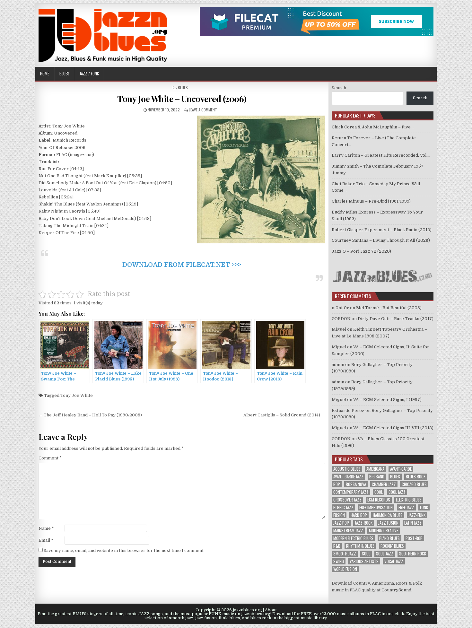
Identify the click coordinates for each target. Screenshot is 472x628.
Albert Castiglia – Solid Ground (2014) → (284, 415)
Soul (366, 554)
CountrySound (396, 590)
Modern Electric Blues (353, 538)
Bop (336, 484)
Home (44, 73)
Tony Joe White (76, 395)
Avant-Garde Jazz (348, 477)
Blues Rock (415, 477)
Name (46, 528)
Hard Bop (359, 515)
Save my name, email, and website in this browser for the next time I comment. (124, 550)
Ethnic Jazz (343, 507)
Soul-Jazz (384, 554)
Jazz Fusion (388, 523)
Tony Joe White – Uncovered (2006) (182, 98)
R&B (336, 546)
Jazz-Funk (416, 515)
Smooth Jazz (344, 554)
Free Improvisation (376, 507)
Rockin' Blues (392, 546)
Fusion (339, 515)
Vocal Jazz (393, 561)
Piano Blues (389, 538)
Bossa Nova (356, 484)
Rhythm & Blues (360, 546)
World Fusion (345, 569)
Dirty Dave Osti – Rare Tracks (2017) (395, 318)
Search (339, 87)
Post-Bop (414, 538)
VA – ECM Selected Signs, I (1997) (387, 399)
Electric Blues (409, 500)
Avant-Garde (401, 469)
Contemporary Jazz (351, 492)
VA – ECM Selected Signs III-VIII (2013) (393, 427)
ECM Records (378, 500)
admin (338, 364)
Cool (378, 492)
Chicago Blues (414, 484)
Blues (64, 73)
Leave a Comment (203, 109)
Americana (375, 469)
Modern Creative (383, 531)
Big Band (376, 477)
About (271, 610)
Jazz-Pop (341, 523)
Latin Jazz (413, 523)
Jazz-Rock (363, 523)
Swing (338, 561)
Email (46, 540)
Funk (424, 507)
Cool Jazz (397, 492)
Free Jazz (406, 507)
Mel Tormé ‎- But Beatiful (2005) (389, 307)
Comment (50, 458)
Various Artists (364, 561)
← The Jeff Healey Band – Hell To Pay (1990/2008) (90, 415)
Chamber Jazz (384, 484)
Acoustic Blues (347, 469)
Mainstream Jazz (348, 531)
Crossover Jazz (347, 500)
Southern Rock (412, 554)
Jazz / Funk (89, 73)
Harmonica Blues (388, 515)
